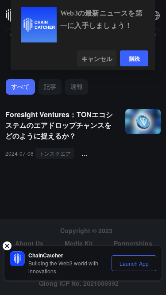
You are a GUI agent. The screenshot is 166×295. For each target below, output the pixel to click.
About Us (29, 243)
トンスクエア (55, 153)
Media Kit (79, 243)
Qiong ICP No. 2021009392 (79, 283)
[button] (155, 15)
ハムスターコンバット (111, 153)
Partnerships (133, 243)
